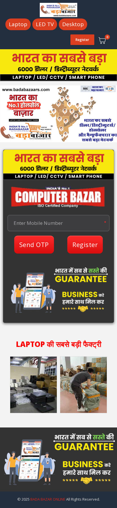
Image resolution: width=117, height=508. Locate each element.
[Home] (58, 9)
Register (82, 39)
